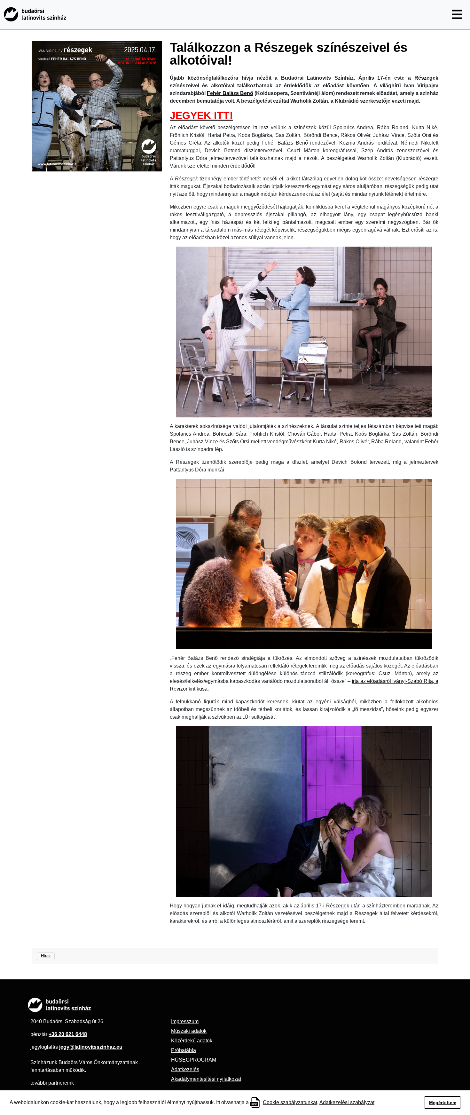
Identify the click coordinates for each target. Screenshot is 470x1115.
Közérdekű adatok (191, 1040)
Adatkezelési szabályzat (346, 1102)
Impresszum (185, 1021)
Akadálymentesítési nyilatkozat (206, 1079)
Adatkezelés (185, 1069)
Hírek (46, 955)
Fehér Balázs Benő (230, 93)
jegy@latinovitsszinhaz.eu (90, 1047)
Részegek (426, 78)
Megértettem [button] (442, 1102)
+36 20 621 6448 (68, 1034)
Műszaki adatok (189, 1031)
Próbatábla (183, 1050)
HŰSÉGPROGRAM (193, 1060)
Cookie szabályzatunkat (290, 1102)
